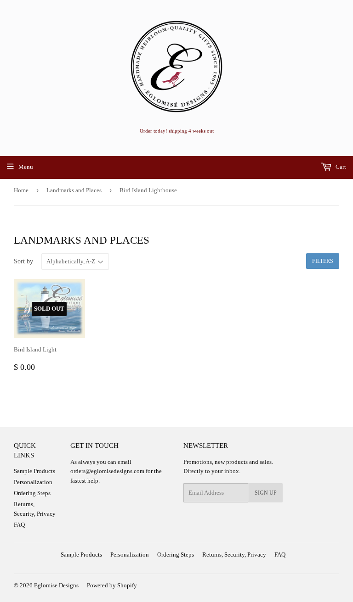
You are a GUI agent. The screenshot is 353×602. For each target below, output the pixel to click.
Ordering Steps (32, 493)
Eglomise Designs (56, 585)
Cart (340, 166)
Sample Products (34, 471)
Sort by (23, 261)
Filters (322, 261)
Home (21, 190)
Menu (25, 166)
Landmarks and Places (74, 190)
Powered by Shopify (112, 585)
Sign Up (266, 493)
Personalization (33, 482)
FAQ (19, 524)
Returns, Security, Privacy (234, 554)
